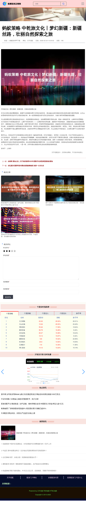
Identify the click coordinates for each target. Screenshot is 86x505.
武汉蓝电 (22, 333)
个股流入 (45, 313)
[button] (2, 371)
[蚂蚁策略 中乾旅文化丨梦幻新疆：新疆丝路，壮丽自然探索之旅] (8, 433)
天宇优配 (10, 477)
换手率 (78, 313)
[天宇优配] (12, 3)
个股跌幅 (27, 313)
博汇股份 (22, 348)
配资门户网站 (32, 477)
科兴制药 (22, 342)
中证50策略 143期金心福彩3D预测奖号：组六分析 (20, 399)
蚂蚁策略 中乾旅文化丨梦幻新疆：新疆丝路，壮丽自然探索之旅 (37, 433)
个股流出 (63, 313)
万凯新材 (22, 336)
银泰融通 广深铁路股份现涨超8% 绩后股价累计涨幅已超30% (23, 408)
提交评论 (8, 297)
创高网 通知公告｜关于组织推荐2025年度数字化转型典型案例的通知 (30, 161)
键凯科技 (22, 339)
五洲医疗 (22, 345)
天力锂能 (22, 321)
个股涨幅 (9, 313)
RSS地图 (47, 491)
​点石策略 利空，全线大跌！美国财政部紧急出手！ (20, 457)
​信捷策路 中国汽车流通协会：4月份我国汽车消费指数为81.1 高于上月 (27, 444)
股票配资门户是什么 (74, 477)
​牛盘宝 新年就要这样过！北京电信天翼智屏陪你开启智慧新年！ (25, 450)
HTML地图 (53, 491)
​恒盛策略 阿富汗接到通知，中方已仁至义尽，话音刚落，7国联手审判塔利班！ (30, 470)
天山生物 (22, 324)
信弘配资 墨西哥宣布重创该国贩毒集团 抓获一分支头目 (26, 165)
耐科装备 (22, 330)
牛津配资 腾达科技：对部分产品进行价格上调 (18, 413)
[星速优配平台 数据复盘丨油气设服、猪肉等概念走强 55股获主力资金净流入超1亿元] (20, 188)
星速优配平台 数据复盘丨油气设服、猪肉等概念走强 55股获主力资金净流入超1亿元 (32, 403)
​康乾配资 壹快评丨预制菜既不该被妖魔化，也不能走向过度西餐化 (26, 464)
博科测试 (22, 327)
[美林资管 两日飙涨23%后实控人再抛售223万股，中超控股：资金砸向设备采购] (20, 220)
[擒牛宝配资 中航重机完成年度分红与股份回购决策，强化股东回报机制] (65, 188)
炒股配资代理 (53, 477)
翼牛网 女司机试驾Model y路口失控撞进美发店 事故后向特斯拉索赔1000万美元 (30, 394)
